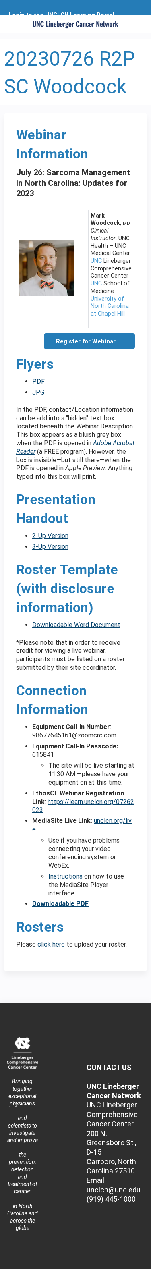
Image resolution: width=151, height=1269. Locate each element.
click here (51, 944)
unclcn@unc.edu (114, 1190)
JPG (38, 392)
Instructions (65, 876)
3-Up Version (50, 546)
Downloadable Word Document (76, 625)
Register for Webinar (86, 341)
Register (22, 21)
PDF (38, 381)
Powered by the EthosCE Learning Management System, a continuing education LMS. (118, 1263)
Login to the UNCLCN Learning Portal (61, 15)
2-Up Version (50, 536)
